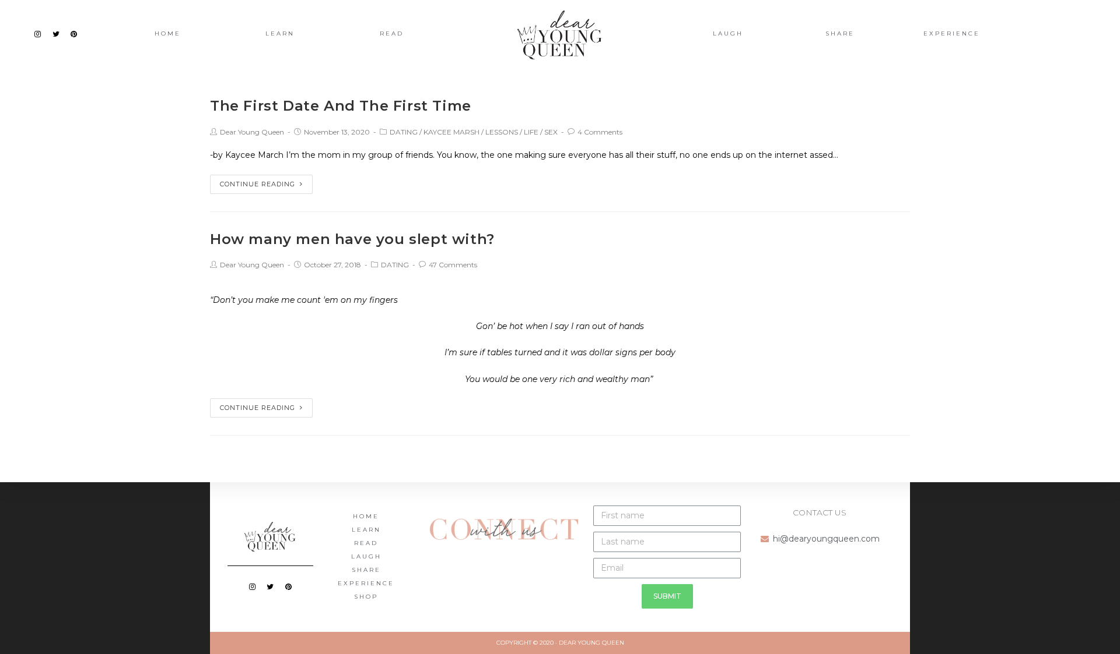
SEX (551, 132)
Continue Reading (257, 184)
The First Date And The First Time (340, 105)
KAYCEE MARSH (452, 132)
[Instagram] (38, 33)
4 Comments (600, 132)
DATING (404, 132)
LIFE (531, 132)
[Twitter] (56, 33)
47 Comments (453, 264)
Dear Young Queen (252, 132)
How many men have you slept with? (352, 239)
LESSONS (501, 132)
